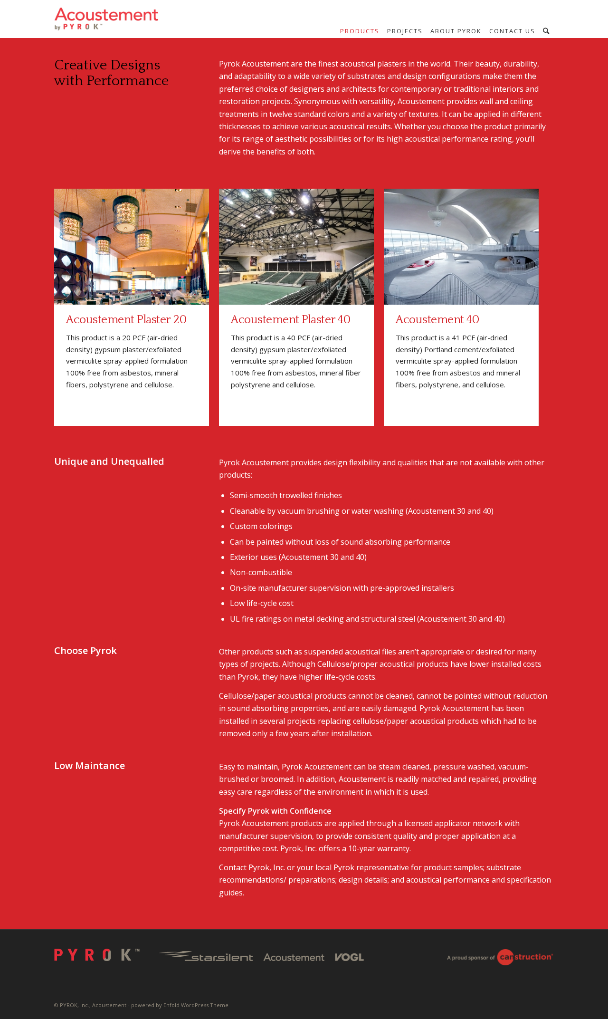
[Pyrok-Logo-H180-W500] (107, 19)
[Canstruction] (500, 959)
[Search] (546, 31)
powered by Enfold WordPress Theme (179, 1005)
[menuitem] (359, 31)
